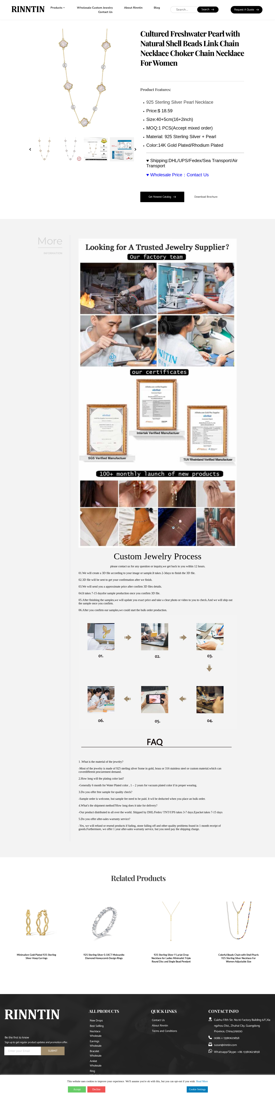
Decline (96, 1089)
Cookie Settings (197, 1089)
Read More (202, 1081)
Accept (77, 1089)
